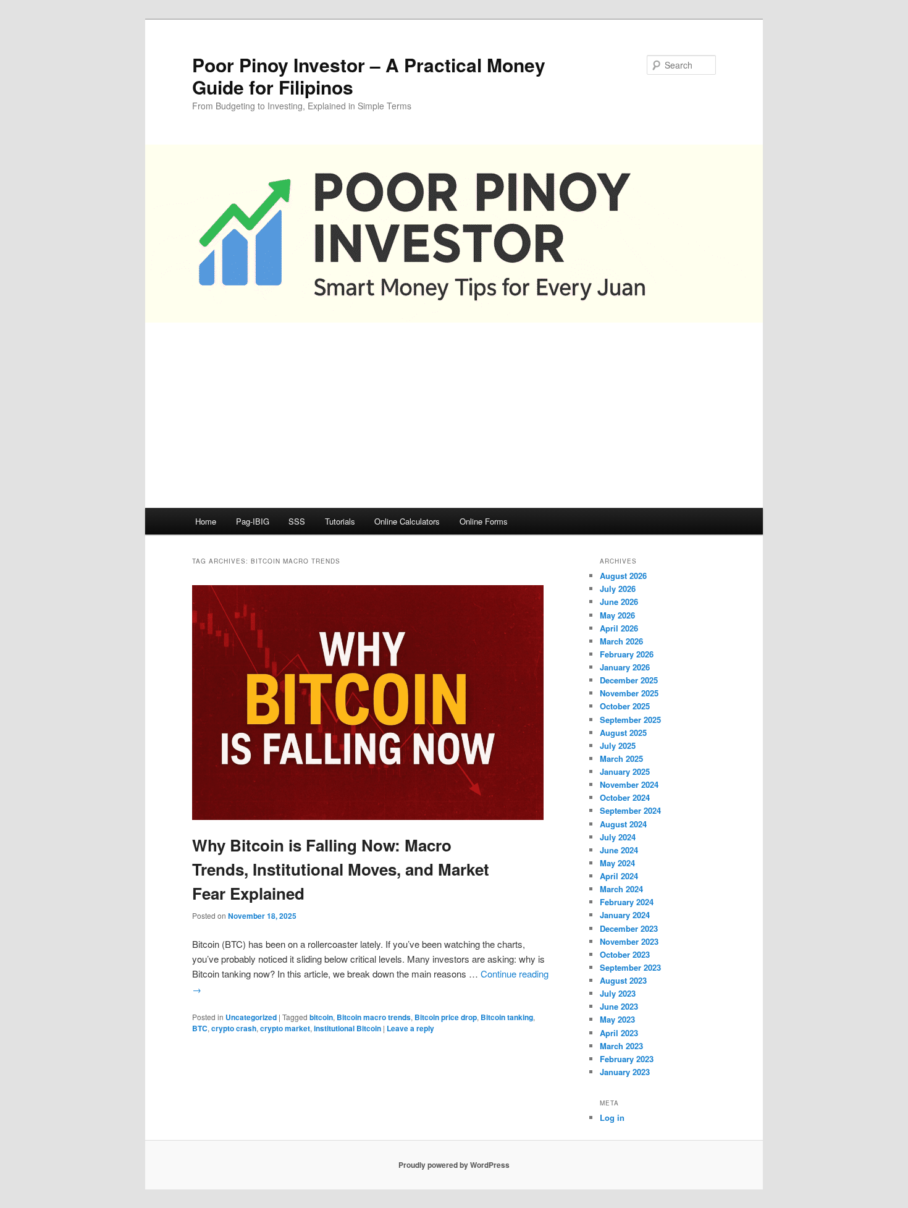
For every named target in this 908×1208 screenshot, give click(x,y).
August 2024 (623, 824)
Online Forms (484, 521)
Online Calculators (407, 521)
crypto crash (233, 1028)
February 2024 (627, 902)
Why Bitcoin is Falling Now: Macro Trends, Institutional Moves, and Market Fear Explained (340, 869)
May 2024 (617, 863)
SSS (296, 521)
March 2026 (621, 641)
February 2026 (627, 654)
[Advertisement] (454, 415)
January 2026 (625, 667)
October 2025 (625, 706)
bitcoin (321, 1017)
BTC (200, 1028)
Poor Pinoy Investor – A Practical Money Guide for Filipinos (368, 75)
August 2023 (623, 980)
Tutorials (340, 521)
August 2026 (623, 575)
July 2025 (618, 745)
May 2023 (617, 1019)
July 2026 (618, 588)
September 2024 (630, 810)
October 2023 (625, 954)
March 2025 (621, 758)
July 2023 (618, 993)
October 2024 (625, 797)
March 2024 (621, 889)
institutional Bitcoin (347, 1028)
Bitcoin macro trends (374, 1017)
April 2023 (619, 1033)
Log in (612, 1117)
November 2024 (629, 784)
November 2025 (629, 693)
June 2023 (619, 1006)
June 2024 (619, 850)
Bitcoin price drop (445, 1017)
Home (205, 521)
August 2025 (623, 732)
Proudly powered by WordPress (454, 1164)
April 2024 (619, 876)
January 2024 (625, 915)
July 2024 (618, 837)
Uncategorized (251, 1017)
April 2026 (619, 628)
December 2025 (629, 680)
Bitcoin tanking (507, 1017)
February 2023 (627, 1059)
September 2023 (630, 967)
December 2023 (629, 928)
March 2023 (621, 1046)
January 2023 (625, 1072)
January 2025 (625, 771)
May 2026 (617, 615)
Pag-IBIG (252, 521)
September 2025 (630, 719)
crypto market (285, 1028)
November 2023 (629, 941)
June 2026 (619, 601)
